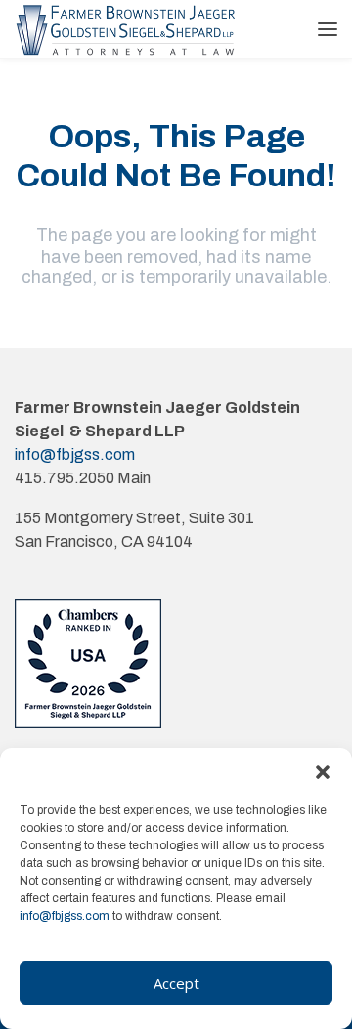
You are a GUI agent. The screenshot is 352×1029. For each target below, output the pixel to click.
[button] (322, 772)
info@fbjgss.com (65, 916)
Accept (176, 983)
